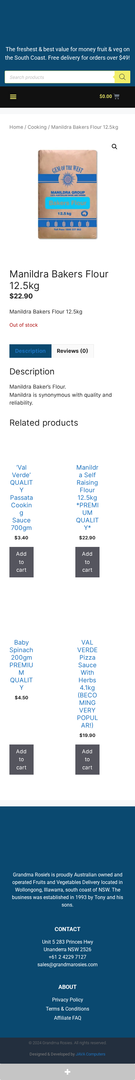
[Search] (122, 77)
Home (16, 127)
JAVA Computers (90, 1054)
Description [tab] (30, 351)
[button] (13, 96)
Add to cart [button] (21, 562)
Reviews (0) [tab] (72, 351)
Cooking (37, 127)
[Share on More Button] (67, 1072)
